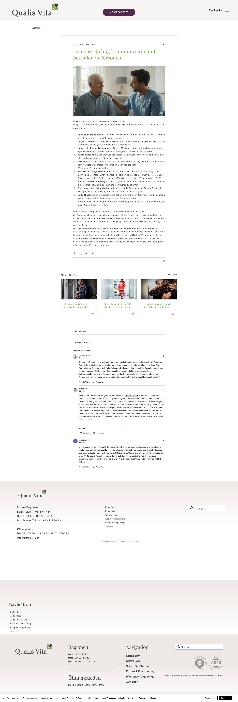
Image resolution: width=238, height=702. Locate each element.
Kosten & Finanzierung (114, 519)
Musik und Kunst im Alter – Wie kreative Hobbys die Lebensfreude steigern (77, 306)
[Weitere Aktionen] (163, 44)
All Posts (36, 28)
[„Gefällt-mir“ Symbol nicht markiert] (80, 381)
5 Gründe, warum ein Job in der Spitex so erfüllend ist (157, 306)
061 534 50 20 (82, 658)
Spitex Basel (110, 511)
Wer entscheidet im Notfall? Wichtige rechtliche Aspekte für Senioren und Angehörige (118, 306)
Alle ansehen (172, 275)
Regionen (78, 647)
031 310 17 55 (80, 654)
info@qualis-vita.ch (28, 537)
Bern (70, 654)
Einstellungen (210, 698)
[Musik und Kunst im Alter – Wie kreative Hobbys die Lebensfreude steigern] (79, 289)
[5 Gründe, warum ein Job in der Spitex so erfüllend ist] (159, 289)
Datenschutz (124, 542)
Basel (71, 658)
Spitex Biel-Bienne (112, 515)
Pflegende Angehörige (114, 522)
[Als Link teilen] (92, 253)
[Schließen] (235, 698)
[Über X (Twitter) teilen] (80, 253)
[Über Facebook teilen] (74, 253)
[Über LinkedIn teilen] (86, 253)
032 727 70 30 (89, 661)
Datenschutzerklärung (147, 698)
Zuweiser (108, 526)
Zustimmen (225, 698)
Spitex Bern (109, 507)
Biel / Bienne (74, 661)
